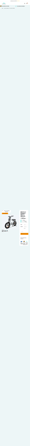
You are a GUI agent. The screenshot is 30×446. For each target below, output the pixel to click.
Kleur (21, 224)
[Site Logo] (4, 3)
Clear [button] (24, 228)
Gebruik (22, 226)
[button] (25, 3)
